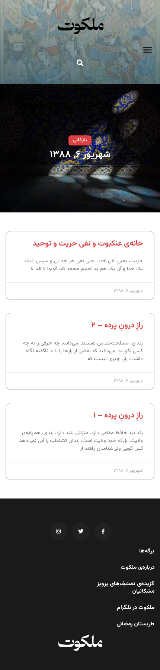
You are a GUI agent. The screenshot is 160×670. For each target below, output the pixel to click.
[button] (148, 50)
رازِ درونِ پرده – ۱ (118, 415)
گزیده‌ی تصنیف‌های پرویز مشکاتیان (125, 587)
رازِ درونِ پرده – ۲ (117, 325)
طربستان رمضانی (135, 624)
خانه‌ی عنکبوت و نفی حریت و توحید (87, 243)
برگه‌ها (146, 551)
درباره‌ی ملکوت (137, 567)
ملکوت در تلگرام (135, 608)
